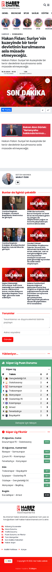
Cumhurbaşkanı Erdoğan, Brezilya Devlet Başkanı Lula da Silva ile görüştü (13, 246)
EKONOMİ (16, 13)
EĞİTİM (44, 13)
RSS (9, 561)
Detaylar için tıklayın (26, 422)
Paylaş (8, 109)
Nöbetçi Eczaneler (13, 526)
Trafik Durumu (11, 531)
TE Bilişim (33, 568)
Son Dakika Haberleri (14, 540)
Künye (23, 549)
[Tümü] (49, 353)
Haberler (5, 34)
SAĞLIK (35, 13)
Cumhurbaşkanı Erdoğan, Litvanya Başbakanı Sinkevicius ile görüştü (12, 214)
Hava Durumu (11, 529)
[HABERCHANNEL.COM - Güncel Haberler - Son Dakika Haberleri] (11, 5)
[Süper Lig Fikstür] (49, 431)
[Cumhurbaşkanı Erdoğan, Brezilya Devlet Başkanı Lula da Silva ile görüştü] (13, 234)
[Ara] (45, 5)
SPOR (26, 13)
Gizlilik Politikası (10, 549)
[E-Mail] (18, 183)
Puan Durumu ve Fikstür (15, 534)
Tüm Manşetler (11, 537)
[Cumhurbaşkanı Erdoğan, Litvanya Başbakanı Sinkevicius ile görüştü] (13, 202)
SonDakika (17, 34)
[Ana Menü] (48, 5)
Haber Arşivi (10, 542)
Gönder (8, 339)
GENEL (5, 13)
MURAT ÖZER (22, 177)
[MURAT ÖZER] (8, 178)
